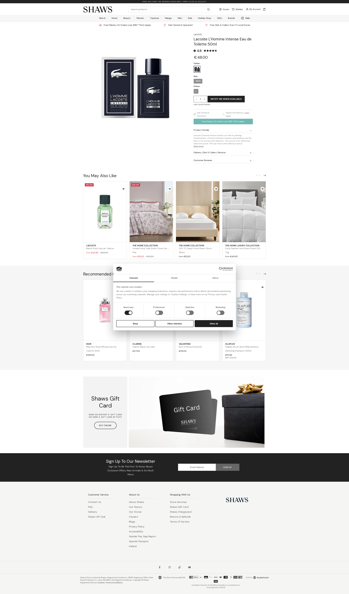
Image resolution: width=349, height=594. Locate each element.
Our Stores (135, 511)
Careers (133, 516)
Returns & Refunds (180, 516)
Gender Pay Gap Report (142, 536)
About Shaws (136, 502)
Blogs (132, 521)
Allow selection (174, 323)
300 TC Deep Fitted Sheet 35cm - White (196, 249)
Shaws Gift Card (179, 507)
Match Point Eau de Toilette (100, 247)
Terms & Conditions (114, 582)
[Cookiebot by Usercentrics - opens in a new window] (221, 269)
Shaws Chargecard (180, 511)
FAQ (90, 507)
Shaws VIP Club (97, 516)
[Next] (264, 175)
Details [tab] (174, 278)
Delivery (92, 511)
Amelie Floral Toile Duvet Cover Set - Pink (151, 249)
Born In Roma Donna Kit (190, 345)
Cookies (101, 582)
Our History (135, 507)
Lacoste (198, 34)
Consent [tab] (134, 278)
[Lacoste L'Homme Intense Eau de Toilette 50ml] (197, 69)
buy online (105, 425)
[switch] (159, 313)
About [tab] (215, 278)
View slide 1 (256, 175)
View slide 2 (259, 175)
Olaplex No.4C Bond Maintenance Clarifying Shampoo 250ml (241, 347)
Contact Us (94, 502)
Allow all (214, 323)
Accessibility (136, 531)
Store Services (178, 502)
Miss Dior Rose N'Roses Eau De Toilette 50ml (101, 347)
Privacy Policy (136, 526)
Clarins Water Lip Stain (144, 345)
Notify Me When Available (226, 99)
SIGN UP (227, 467)
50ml (198, 81)
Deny (135, 323)
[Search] (208, 9)
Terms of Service (179, 521)
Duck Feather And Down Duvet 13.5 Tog (242, 249)
